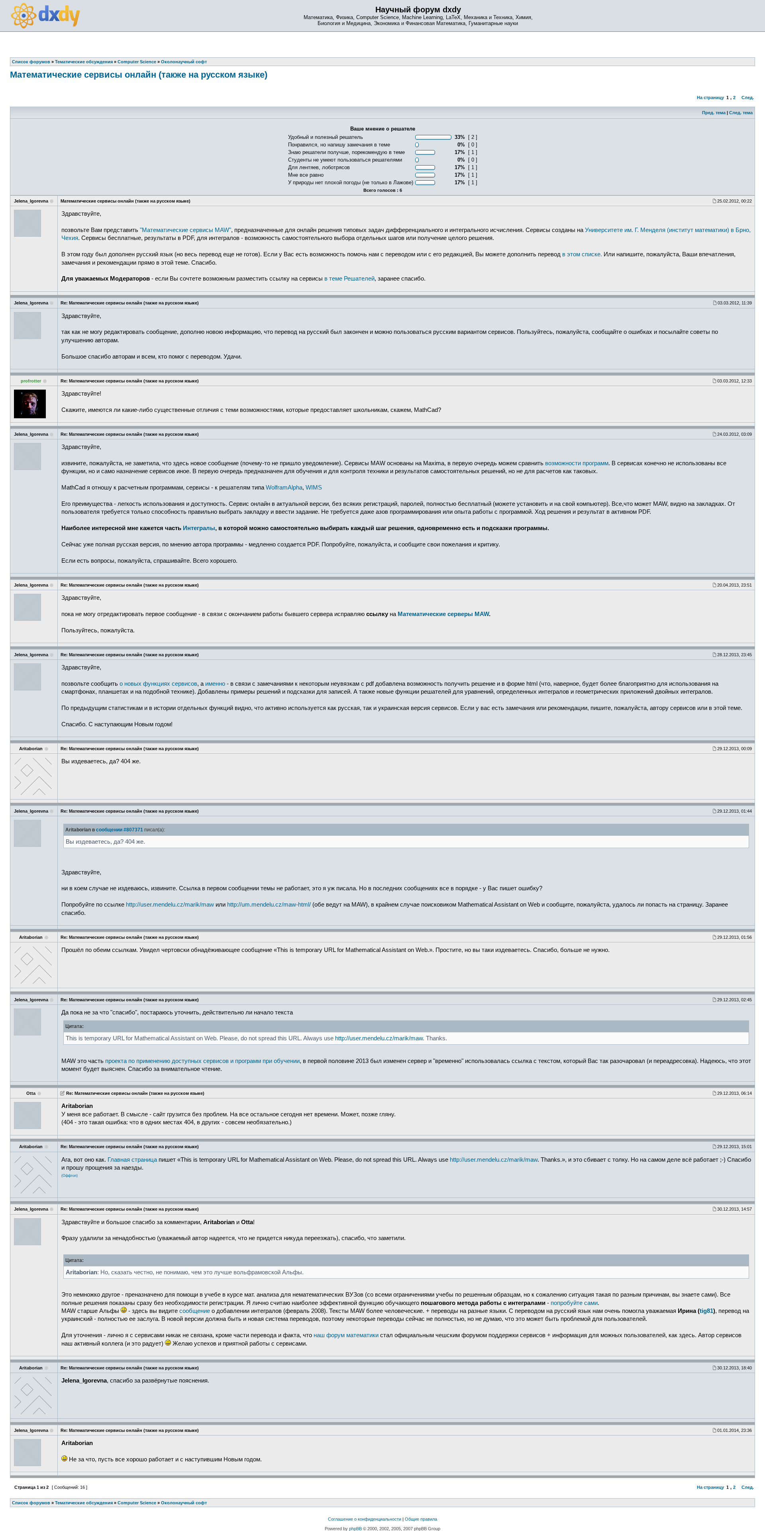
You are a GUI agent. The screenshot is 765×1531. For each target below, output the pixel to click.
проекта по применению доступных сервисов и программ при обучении (202, 1061)
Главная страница (132, 1160)
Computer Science (137, 1502)
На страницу (710, 97)
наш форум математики (346, 1335)
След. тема (741, 112)
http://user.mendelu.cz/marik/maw (170, 904)
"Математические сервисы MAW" (185, 230)
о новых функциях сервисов (158, 684)
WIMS (314, 487)
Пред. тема (714, 112)
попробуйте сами (574, 1303)
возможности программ (576, 463)
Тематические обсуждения (84, 1502)
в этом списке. (582, 254)
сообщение (194, 1311)
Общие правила (421, 1519)
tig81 (706, 1311)
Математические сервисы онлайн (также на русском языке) (138, 75)
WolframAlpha (284, 487)
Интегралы (199, 528)
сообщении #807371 (119, 830)
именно (215, 684)
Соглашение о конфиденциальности (364, 1519)
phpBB (355, 1528)
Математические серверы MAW (443, 614)
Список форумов (31, 1502)
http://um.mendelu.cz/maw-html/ (269, 904)
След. (747, 97)
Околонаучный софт (184, 1502)
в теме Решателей (349, 278)
